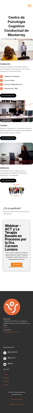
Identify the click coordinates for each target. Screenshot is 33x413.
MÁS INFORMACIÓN (8, 95)
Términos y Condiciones (16, 404)
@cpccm (10, 363)
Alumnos (5, 385)
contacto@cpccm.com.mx (11, 332)
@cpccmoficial (12, 352)
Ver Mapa (6, 328)
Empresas (6, 378)
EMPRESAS (4, 168)
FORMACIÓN (5, 64)
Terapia (5, 374)
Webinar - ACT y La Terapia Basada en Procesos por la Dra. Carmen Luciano (15, 237)
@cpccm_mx (11, 357)
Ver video (16, 265)
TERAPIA (3, 126)
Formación (6, 381)
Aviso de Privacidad (16, 399)
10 (23, 267)
